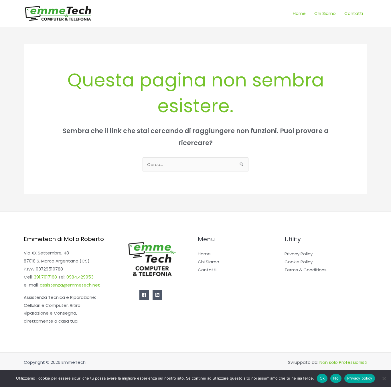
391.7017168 (45, 277)
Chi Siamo (325, 13)
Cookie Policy (299, 262)
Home (299, 13)
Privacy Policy (299, 254)
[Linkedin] (157, 295)
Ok (322, 378)
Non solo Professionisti (343, 362)
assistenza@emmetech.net (70, 285)
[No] (384, 378)
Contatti (353, 13)
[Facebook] (144, 295)
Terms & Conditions (306, 270)
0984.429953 (80, 277)
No (336, 378)
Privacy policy (359, 378)
